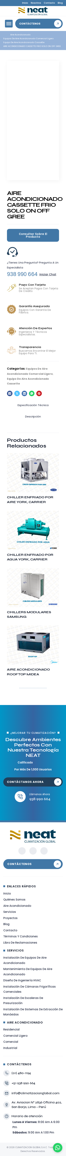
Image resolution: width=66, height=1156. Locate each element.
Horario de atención (27, 1116)
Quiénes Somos (14, 899)
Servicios (9, 912)
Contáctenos (29, 23)
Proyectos (10, 918)
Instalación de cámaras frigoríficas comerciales (29, 989)
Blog (60, 2)
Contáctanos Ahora (25, 782)
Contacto (49, 2)
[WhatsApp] (31, 393)
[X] (17, 393)
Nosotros (36, 2)
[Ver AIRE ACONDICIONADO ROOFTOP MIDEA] (33, 645)
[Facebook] (9, 393)
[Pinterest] (39, 393)
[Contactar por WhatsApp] (57, 1147)
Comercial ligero (15, 1036)
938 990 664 (22, 274)
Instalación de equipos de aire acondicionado (25, 960)
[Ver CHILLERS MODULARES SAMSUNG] (33, 587)
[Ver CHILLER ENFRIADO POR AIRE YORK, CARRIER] (33, 472)
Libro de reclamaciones (20, 943)
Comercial (10, 1042)
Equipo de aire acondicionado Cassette (23, 42)
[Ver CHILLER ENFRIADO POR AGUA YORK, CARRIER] (33, 530)
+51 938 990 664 (23, 1083)
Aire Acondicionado (20, 34)
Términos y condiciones (20, 936)
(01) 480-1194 (21, 1073)
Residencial (11, 1029)
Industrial (10, 1048)
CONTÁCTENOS (19, 864)
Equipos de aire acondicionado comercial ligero (28, 38)
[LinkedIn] (24, 393)
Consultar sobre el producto (33, 235)
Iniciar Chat (47, 274)
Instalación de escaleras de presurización (23, 1000)
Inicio (25, 2)
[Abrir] (9, 23)
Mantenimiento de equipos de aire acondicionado (27, 971)
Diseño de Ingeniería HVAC (22, 980)
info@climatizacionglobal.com (35, 1093)
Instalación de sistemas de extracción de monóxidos (33, 1012)
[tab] (33, 405)
